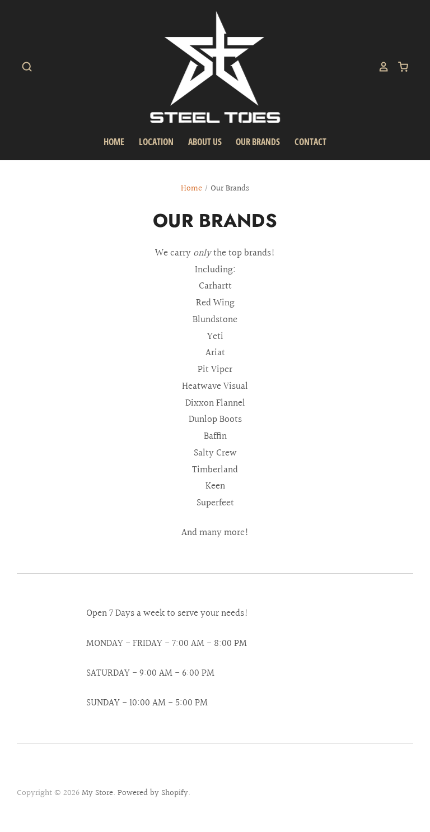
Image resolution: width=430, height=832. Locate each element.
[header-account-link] (379, 66)
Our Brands (258, 142)
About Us (205, 142)
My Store (97, 793)
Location (156, 142)
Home (114, 142)
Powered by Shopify (153, 793)
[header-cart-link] (399, 66)
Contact (310, 142)
